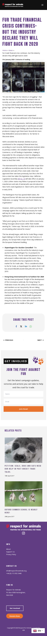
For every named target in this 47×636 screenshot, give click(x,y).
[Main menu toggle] (42, 5)
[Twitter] (21, 326)
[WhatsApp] (31, 326)
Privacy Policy (11, 554)
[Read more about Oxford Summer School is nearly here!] (23, 494)
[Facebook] (16, 326)
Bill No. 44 (21, 179)
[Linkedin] (26, 326)
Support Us (10, 552)
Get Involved (15, 608)
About (8, 549)
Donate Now (15, 616)
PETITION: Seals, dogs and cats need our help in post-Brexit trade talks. (23, 469)
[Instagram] (23, 533)
